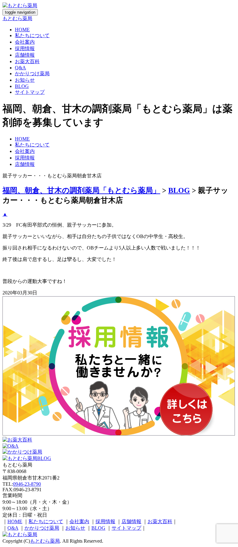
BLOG (22, 86)
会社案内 (25, 42)
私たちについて (32, 35)
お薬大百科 (27, 61)
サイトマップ (30, 92)
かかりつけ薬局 (32, 73)
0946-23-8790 (27, 484)
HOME (22, 29)
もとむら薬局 (17, 18)
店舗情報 (25, 55)
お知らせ (25, 80)
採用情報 (25, 48)
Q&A (20, 67)
